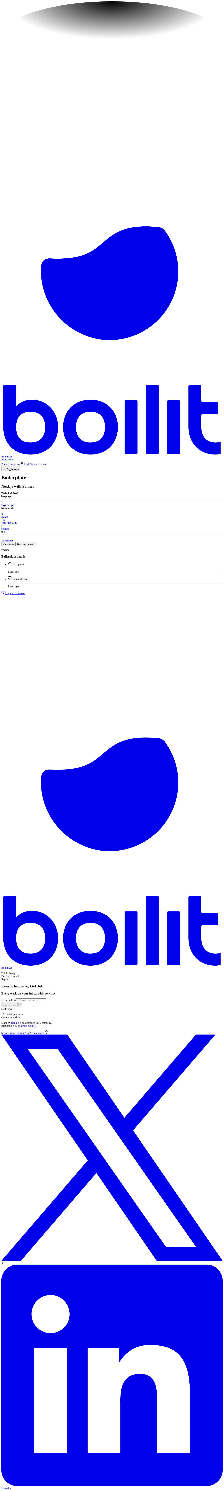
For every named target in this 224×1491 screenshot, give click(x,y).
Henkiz (15, 1022)
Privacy (36, 1033)
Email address (8, 1000)
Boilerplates (7, 459)
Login (27, 464)
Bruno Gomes (28, 1025)
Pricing (5, 464)
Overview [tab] (9, 544)
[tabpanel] (112, 550)
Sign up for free (38, 464)
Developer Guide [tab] (27, 544)
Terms (22, 1033)
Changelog (14, 464)
